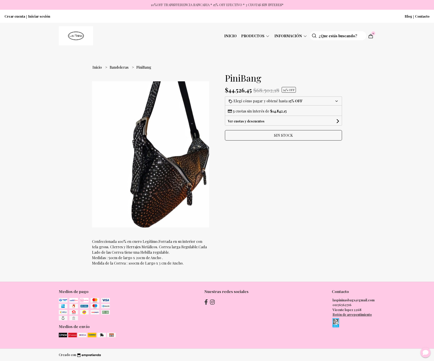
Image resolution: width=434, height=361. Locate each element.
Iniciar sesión (39, 16)
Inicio (230, 35)
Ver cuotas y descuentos (246, 121)
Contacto (422, 16)
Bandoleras (120, 67)
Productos (253, 35)
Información (288, 35)
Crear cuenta (15, 16)
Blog (408, 16)
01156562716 (342, 304)
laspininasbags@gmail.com (354, 300)
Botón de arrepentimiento (352, 314)
